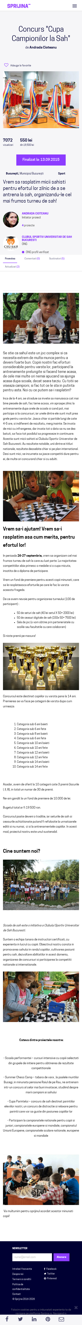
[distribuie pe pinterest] (48, 1320)
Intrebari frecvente (22, 1269)
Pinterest (52, 1278)
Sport (61, 173)
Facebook (51, 1269)
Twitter (51, 1274)
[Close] (76, 1307)
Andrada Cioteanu (35, 213)
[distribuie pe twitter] (20, 1320)
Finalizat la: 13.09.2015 (41, 160)
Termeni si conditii (21, 1279)
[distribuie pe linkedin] (34, 1320)
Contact (16, 1294)
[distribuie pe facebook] (7, 1320)
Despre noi (17, 1274)
